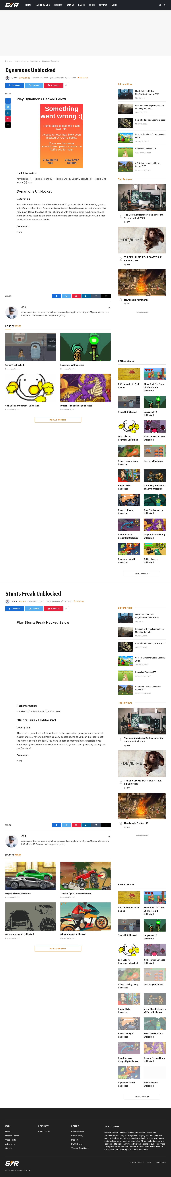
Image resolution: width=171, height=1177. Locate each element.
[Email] (8, 125)
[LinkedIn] (8, 113)
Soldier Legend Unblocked (151, 561)
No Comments (58, 78)
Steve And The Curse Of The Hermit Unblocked (154, 387)
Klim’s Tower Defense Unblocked (154, 438)
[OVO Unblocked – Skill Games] (129, 374)
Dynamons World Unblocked (126, 561)
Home (28, 5)
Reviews (103, 5)
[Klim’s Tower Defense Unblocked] (155, 426)
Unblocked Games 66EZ (145, 148)
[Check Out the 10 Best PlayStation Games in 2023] (125, 94)
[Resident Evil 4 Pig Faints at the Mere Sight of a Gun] (125, 109)
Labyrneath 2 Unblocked (72, 365)
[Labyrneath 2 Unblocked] (85, 347)
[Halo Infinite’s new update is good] (125, 123)
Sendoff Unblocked (14, 365)
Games (81, 5)
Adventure (24, 77)
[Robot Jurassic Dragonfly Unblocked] (129, 525)
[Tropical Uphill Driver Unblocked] (85, 876)
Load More (140, 573)
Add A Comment (58, 420)
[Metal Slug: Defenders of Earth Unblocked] (155, 475)
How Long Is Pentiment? (136, 299)
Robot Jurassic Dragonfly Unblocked (128, 536)
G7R (15, 78)
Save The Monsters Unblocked (153, 512)
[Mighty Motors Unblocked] (30, 876)
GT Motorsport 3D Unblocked (19, 934)
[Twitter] (8, 107)
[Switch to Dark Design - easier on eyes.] (160, 5)
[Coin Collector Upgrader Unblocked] (30, 388)
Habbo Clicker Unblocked (124, 487)
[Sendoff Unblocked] (30, 347)
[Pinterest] (8, 119)
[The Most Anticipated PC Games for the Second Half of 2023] (142, 197)
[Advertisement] (85, 33)
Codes (92, 5)
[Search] (164, 5)
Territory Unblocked (153, 461)
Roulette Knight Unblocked (126, 512)
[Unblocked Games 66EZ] (125, 152)
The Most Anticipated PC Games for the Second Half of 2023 (143, 216)
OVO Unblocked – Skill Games (128, 385)
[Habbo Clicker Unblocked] (129, 475)
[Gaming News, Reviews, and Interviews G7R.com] (12, 5)
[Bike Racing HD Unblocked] (85, 916)
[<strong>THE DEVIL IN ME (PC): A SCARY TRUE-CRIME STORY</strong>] (142, 240)
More (114, 5)
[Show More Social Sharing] (66, 85)
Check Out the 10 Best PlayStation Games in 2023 (147, 93)
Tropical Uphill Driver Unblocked (75, 893)
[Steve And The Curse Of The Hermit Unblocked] (155, 374)
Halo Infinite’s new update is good (150, 120)
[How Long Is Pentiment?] (142, 282)
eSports (58, 5)
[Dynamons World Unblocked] (129, 549)
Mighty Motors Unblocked (18, 893)
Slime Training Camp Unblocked (128, 462)
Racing (22, 601)
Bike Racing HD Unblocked (73, 934)
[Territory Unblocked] (155, 451)
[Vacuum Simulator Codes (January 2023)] (125, 138)
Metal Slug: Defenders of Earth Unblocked (155, 487)
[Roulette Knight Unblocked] (129, 500)
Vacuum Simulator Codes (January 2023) (150, 136)
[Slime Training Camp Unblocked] (129, 451)
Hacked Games (42, 5)
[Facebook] (8, 101)
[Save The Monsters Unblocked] (155, 500)
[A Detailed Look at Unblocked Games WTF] (125, 166)
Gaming (70, 5)
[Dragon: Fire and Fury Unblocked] (85, 388)
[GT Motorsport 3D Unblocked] (30, 916)
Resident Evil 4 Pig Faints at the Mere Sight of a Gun (149, 107)
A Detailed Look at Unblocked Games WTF (148, 165)
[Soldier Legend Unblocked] (155, 549)
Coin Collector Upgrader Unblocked (22, 405)
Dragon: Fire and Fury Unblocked (76, 405)
